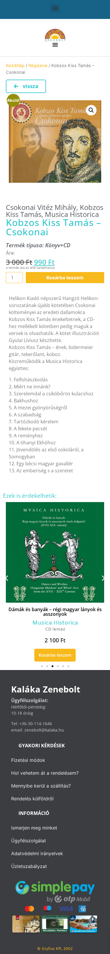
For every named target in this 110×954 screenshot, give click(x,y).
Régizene (38, 65)
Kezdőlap (15, 65)
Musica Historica (72, 214)
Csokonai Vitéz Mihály (41, 207)
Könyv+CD (57, 245)
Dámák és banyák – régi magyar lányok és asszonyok (55, 611)
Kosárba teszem (65, 277)
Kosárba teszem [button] (55, 655)
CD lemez (55, 629)
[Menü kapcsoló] (55, 45)
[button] (55, 8)
